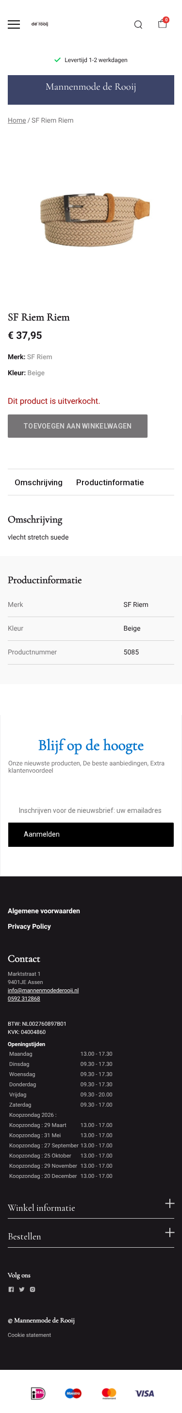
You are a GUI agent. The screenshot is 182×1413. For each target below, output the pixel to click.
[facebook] (11, 1291)
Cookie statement (29, 1335)
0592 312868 (24, 998)
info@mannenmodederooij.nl (43, 990)
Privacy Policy (29, 927)
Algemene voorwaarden (44, 911)
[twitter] (21, 1291)
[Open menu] (14, 24)
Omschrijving (39, 482)
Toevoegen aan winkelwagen (77, 426)
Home (17, 121)
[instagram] (32, 1291)
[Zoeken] (138, 25)
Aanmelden (42, 834)
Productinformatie (110, 482)
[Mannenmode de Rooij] (47, 24)
